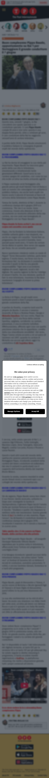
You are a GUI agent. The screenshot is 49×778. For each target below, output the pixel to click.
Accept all (35, 411)
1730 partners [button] (18, 377)
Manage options (14, 411)
